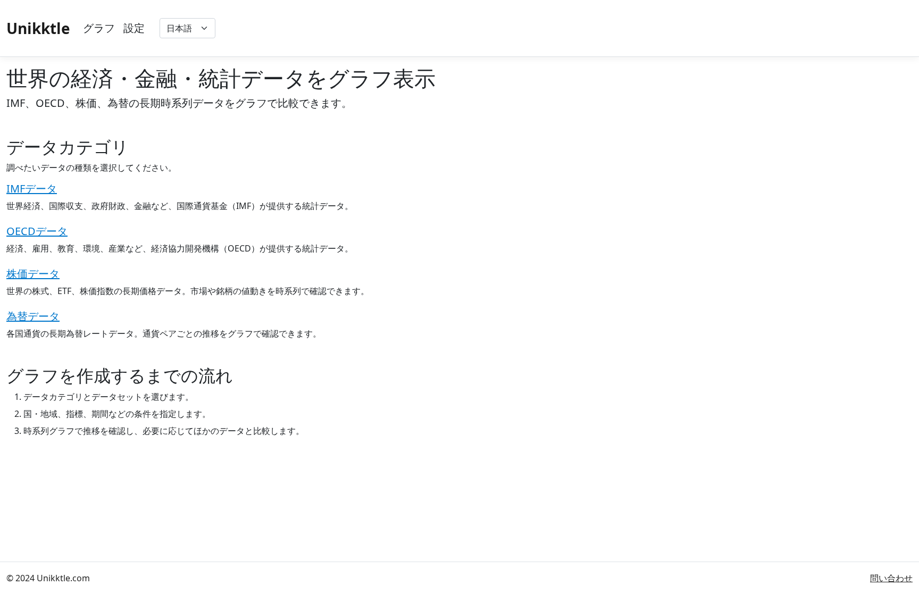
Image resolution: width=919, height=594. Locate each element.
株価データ (33, 273)
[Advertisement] (719, 28)
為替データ (33, 316)
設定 (134, 28)
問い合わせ (891, 578)
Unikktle (38, 28)
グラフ (99, 28)
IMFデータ (31, 188)
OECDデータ (37, 231)
